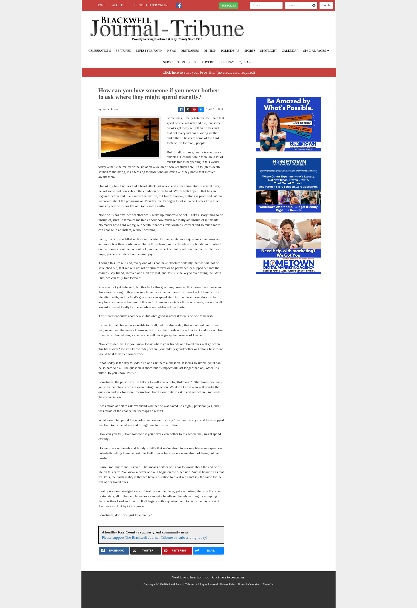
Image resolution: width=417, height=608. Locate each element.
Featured (123, 50)
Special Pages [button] (315, 50)
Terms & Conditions (249, 584)
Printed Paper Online (151, 5)
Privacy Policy (228, 584)
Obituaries (190, 50)
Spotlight (268, 50)
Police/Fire (230, 50)
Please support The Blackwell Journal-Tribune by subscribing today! (154, 537)
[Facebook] (179, 5)
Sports (249, 50)
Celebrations (99, 50)
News (171, 50)
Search (248, 62)
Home (101, 5)
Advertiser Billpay (218, 62)
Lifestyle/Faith (149, 50)
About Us (119, 5)
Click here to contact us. (228, 577)
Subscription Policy (180, 62)
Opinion (210, 50)
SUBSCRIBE (229, 5)
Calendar (290, 50)
